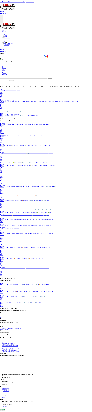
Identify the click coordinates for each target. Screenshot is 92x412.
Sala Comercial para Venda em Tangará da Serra (9, 350)
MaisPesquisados (4, 73)
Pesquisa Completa (7, 44)
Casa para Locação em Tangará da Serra (8, 344)
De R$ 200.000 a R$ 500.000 (9, 328)
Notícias (4, 397)
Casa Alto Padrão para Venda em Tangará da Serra (10, 345)
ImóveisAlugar (4, 69)
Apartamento (6, 33)
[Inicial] (7, 28)
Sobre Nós (4, 31)
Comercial (5, 35)
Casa (5, 34)
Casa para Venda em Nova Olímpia (7, 349)
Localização (5, 74)
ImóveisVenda (4, 67)
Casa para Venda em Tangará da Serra (8, 341)
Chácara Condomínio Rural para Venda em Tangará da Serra (11, 348)
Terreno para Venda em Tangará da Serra (8, 343)
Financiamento (6, 45)
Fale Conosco (5, 406)
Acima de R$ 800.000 (6, 329)
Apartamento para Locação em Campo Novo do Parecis (10, 351)
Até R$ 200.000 (2, 328)
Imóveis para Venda (6, 388)
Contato (3, 46)
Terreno (5, 36)
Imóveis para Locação (6, 389)
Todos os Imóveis (7, 38)
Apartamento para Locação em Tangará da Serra (9, 347)
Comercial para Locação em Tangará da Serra (9, 342)
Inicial (3, 30)
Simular (1, 317)
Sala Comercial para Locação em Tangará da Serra (10, 346)
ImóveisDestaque (4, 65)
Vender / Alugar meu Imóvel (8, 43)
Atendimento (2, 335)
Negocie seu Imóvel (6, 71)
